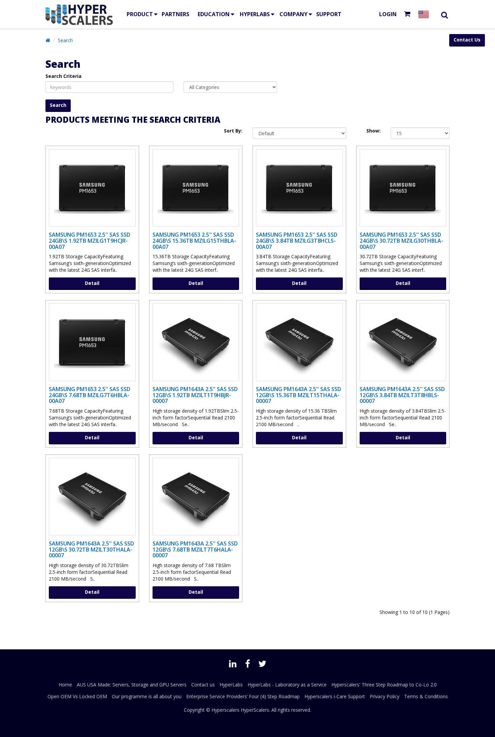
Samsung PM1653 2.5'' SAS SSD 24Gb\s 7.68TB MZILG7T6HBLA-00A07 (89, 395)
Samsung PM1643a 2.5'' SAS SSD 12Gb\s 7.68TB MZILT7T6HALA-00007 (195, 549)
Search (65, 40)
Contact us (203, 684)
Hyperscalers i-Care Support (334, 696)
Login (388, 14)
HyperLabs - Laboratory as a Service (287, 684)
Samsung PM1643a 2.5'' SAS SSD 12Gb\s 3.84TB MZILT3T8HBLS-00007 (402, 395)
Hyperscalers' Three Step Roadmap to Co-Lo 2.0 (384, 684)
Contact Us (467, 39)
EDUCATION (214, 14)
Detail (92, 283)
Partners (175, 14)
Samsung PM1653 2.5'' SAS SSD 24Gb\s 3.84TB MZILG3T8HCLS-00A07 (296, 240)
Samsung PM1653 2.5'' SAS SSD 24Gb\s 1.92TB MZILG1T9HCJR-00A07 (89, 240)
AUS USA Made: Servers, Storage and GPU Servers (132, 684)
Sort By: (233, 130)
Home (65, 684)
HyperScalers (255, 710)
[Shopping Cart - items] (409, 14)
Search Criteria (63, 76)
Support (328, 14)
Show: (373, 130)
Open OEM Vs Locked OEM (77, 696)
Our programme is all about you (147, 696)
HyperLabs (255, 14)
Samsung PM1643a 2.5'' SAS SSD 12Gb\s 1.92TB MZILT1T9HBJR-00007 (195, 395)
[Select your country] (425, 14)
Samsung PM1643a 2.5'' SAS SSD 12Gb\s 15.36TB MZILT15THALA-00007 (298, 395)
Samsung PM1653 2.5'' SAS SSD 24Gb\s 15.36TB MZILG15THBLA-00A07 (194, 240)
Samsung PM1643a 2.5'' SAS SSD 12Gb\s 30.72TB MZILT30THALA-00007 (91, 549)
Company (293, 14)
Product (140, 14)
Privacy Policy (384, 696)
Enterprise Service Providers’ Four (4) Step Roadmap (243, 696)
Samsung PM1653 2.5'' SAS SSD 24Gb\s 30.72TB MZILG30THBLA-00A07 (401, 240)
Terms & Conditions (426, 696)
